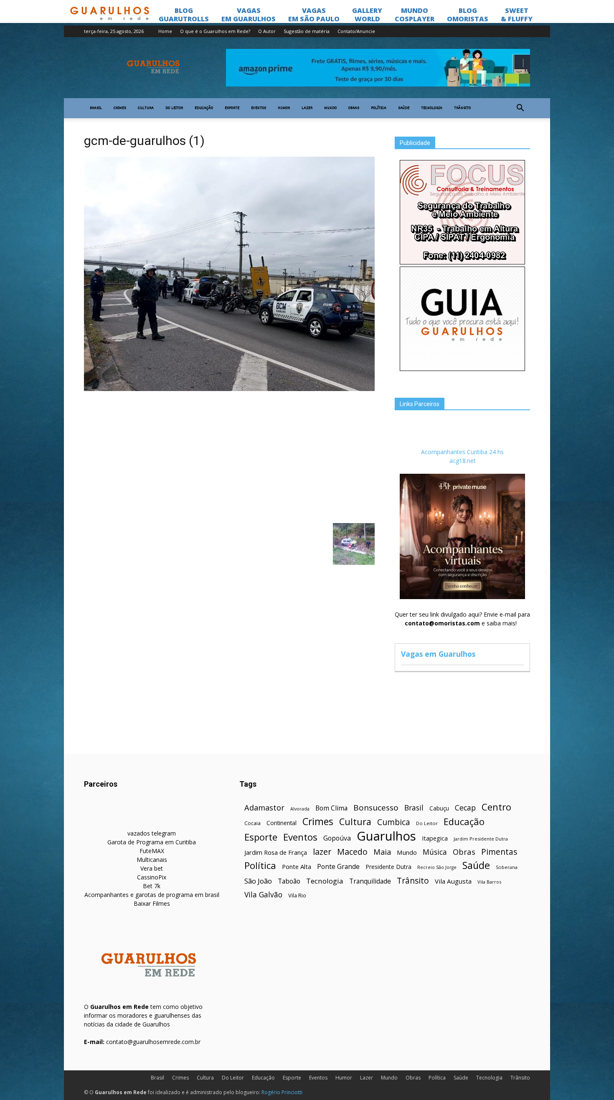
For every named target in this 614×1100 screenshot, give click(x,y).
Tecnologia (431, 108)
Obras (353, 108)
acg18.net (462, 461)
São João (258, 880)
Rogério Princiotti (281, 1092)
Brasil (96, 108)
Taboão (289, 881)
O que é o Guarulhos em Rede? (215, 31)
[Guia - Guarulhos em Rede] (462, 369)
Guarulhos (386, 836)
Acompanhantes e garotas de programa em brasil (151, 895)
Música (435, 852)
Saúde (403, 108)
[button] (520, 108)
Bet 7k (151, 886)
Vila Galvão (263, 894)
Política (378, 108)
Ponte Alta (296, 866)
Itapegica (435, 838)
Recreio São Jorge (437, 867)
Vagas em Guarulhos (438, 654)
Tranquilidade (370, 881)
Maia (382, 851)
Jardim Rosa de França (275, 852)
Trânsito (462, 108)
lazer (322, 851)
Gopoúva (337, 838)
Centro (496, 807)
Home (165, 31)
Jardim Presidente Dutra (481, 839)
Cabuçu (439, 808)
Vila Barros (489, 882)
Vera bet (151, 868)
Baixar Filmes (152, 903)
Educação (204, 108)
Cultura (146, 108)
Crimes (120, 108)
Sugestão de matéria (307, 31)
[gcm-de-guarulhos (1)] (229, 389)
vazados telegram (151, 833)
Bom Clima (331, 808)
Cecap (465, 807)
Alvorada (300, 808)
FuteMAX (152, 851)
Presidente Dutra (388, 867)
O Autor (267, 31)
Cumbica (393, 822)
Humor (284, 108)
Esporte (232, 108)
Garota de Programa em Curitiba (151, 842)
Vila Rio (297, 895)
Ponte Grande (338, 866)
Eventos (258, 108)
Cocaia (252, 823)
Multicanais (152, 860)
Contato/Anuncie (356, 31)
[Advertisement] (229, 456)
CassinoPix (151, 877)
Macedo (352, 851)
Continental (281, 823)
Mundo (330, 108)
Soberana (507, 867)
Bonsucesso (375, 807)
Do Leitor (174, 108)
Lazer (307, 108)
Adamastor (264, 807)
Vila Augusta (453, 881)
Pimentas (499, 851)
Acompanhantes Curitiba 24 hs (462, 452)
